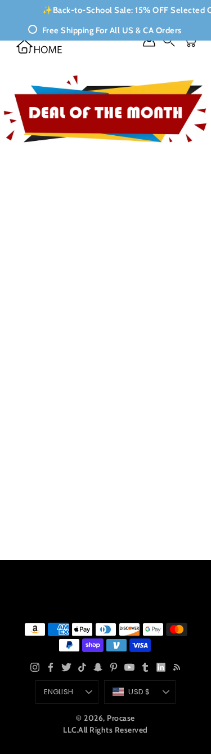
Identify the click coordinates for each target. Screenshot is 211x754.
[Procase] (39, 46)
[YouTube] (129, 667)
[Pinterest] (114, 667)
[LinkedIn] (161, 667)
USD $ (139, 691)
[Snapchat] (98, 667)
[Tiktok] (82, 667)
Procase (121, 717)
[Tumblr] (145, 667)
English (58, 691)
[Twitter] (66, 667)
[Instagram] (35, 667)
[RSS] (177, 667)
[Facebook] (51, 667)
